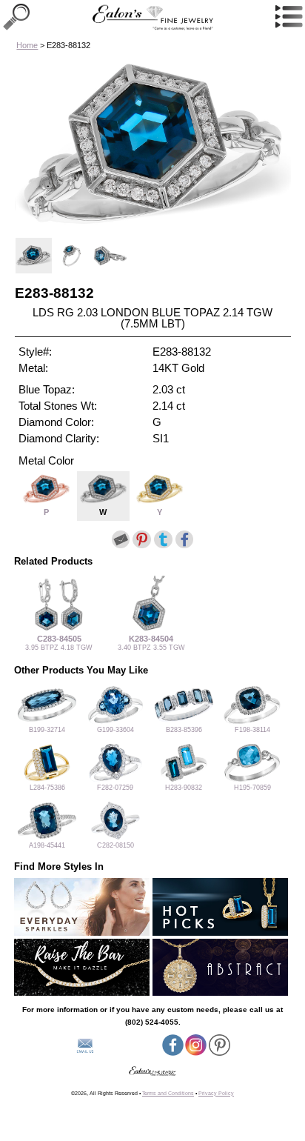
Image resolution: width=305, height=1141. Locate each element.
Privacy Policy (216, 1093)
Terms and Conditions (168, 1093)
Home (27, 45)
